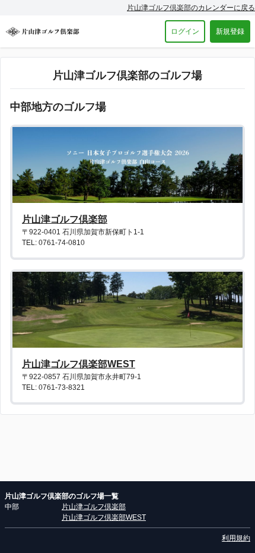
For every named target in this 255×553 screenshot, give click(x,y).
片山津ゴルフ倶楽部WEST (78, 364)
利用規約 (236, 538)
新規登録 (230, 31)
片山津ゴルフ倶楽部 (64, 219)
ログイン (185, 31)
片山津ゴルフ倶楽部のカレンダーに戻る (191, 8)
